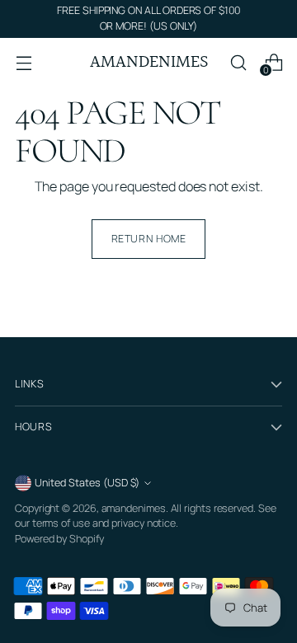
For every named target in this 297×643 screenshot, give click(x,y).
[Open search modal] (238, 62)
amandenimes (133, 508)
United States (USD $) (87, 483)
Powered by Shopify (59, 539)
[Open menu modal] (23, 62)
